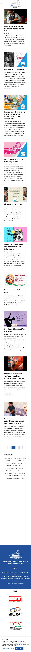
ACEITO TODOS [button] (19, 648)
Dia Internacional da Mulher (13, 204)
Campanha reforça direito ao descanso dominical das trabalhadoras (14, 247)
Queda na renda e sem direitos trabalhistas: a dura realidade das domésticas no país (14, 421)
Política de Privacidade (12, 583)
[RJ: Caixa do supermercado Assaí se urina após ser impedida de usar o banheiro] (15, 363)
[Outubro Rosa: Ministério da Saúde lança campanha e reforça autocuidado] (15, 149)
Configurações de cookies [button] (8, 648)
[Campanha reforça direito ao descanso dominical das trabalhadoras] (15, 234)
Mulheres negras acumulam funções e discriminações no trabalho (14, 28)
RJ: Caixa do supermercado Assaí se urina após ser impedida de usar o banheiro (14, 376)
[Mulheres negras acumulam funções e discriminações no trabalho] (15, 16)
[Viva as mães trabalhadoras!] (15, 59)
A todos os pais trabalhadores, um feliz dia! (15, 478)
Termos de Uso (21, 583)
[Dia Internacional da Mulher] (15, 194)
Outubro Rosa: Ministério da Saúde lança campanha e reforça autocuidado (13, 161)
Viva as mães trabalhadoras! (14, 69)
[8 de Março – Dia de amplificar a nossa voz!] (15, 319)
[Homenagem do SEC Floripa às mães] (15, 279)
